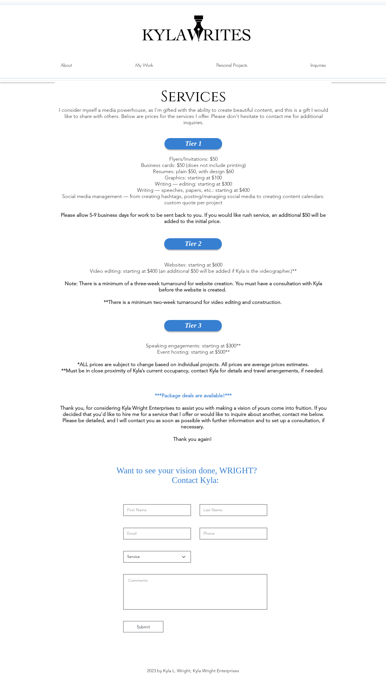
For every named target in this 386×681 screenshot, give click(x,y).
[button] (144, 65)
